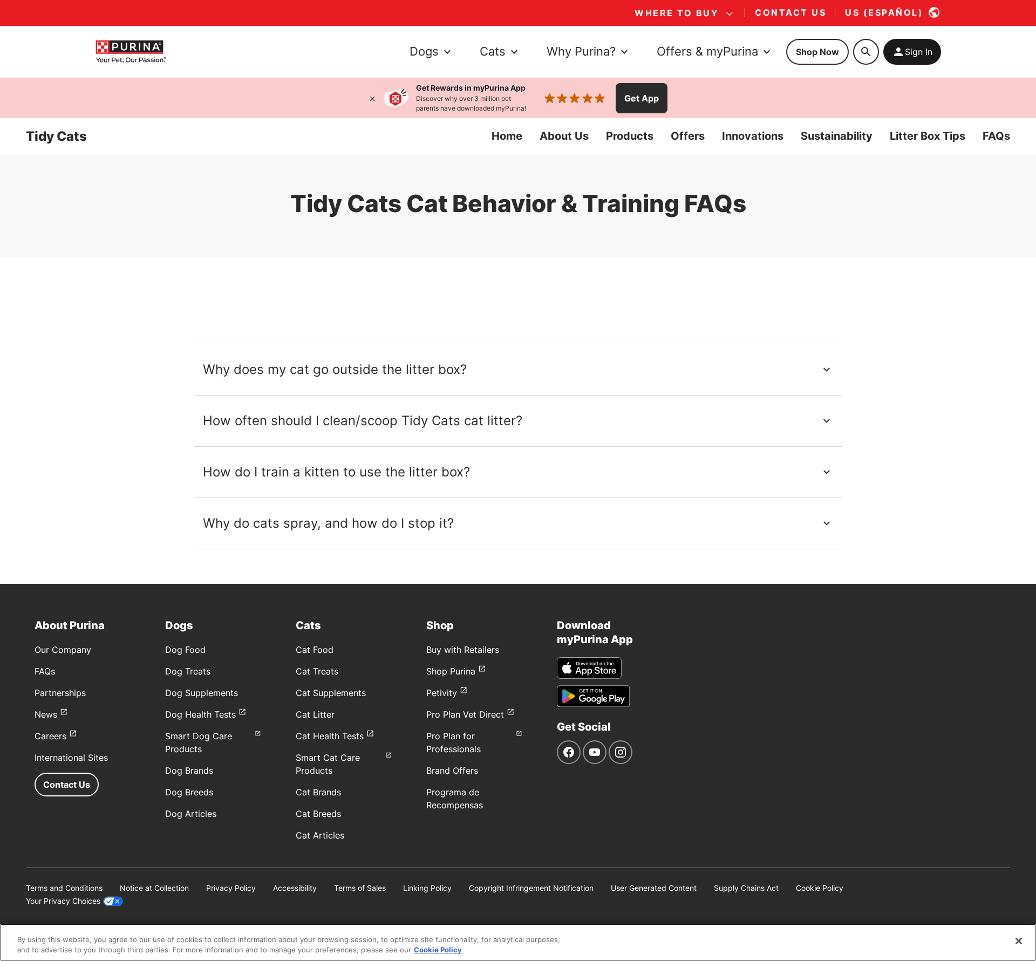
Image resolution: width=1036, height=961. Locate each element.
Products (629, 136)
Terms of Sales (360, 887)
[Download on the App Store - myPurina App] (589, 668)
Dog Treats (187, 671)
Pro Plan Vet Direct (465, 714)
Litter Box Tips (927, 136)
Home (507, 136)
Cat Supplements (331, 692)
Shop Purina (450, 671)
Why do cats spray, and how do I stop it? (328, 523)
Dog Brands (189, 770)
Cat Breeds (318, 813)
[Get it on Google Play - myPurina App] (593, 696)
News (46, 714)
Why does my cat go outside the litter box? (335, 369)
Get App (641, 98)
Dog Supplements (201, 692)
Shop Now (817, 51)
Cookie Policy (819, 887)
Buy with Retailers (462, 649)
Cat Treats (317, 671)
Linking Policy (427, 887)
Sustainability (837, 136)
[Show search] (866, 52)
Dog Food (185, 649)
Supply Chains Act (746, 887)
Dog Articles (190, 813)
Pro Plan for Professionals (453, 742)
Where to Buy (677, 13)
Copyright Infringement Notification (531, 887)
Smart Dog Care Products (198, 742)
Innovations (752, 136)
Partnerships (60, 692)
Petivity (441, 692)
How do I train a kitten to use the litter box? (336, 472)
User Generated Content (654, 887)
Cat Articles (320, 835)
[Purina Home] (130, 51)
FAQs (996, 136)
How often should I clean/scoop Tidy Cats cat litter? (362, 420)
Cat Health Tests (330, 736)
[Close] (372, 98)
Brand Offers (452, 770)
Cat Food (314, 649)
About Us (564, 136)
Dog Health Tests (200, 714)
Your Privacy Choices (63, 900)
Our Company (63, 649)
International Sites (71, 757)
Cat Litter (315, 714)
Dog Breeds (189, 792)
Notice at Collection (154, 887)
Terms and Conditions (64, 887)
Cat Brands (318, 792)
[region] (518, 942)
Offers (688, 136)
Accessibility (295, 887)
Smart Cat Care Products (328, 764)
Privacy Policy (231, 887)
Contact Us (66, 784)
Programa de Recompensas (454, 798)
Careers (50, 736)
